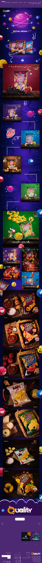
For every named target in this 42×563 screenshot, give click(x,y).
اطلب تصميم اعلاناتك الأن (20, 519)
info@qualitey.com (16, 557)
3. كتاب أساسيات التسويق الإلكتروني (26, 557)
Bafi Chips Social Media (26, 542)
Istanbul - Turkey (18, 560)
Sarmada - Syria (18, 562)
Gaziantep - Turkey (17, 561)
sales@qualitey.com (16, 558)
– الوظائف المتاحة (28, 552)
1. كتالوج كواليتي (29, 556)
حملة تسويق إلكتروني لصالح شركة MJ (36, 543)
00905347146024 (16, 554)
